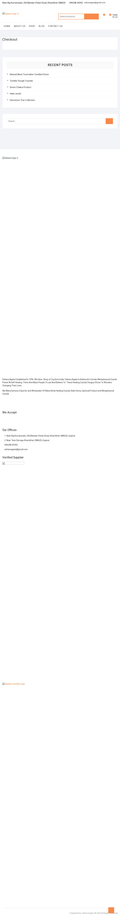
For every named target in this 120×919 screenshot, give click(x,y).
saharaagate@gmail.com (95, 2)
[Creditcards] (36, 419)
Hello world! (15, 93)
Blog (42, 26)
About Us (19, 26)
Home (7, 26)
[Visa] (15, 419)
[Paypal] (20, 419)
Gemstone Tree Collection (22, 100)
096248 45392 (11, 445)
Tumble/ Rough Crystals (21, 80)
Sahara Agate (87, 913)
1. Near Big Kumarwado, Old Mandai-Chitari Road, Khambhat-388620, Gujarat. (40, 436)
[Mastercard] (10, 419)
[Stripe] (41, 419)
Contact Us (55, 26)
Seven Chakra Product (20, 87)
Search (91, 16)
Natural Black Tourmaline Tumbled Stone (29, 74)
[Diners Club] (25, 419)
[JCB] (46, 419)
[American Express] (4, 419)
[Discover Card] (31, 419)
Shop (32, 26)
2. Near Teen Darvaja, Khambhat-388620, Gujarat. (27, 440)
